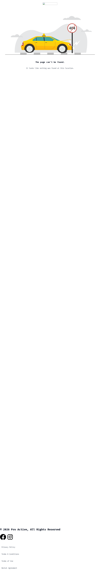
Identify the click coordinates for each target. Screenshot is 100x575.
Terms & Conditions (10, 554)
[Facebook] (3, 537)
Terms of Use (7, 561)
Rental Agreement (9, 568)
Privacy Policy (8, 547)
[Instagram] (10, 537)
